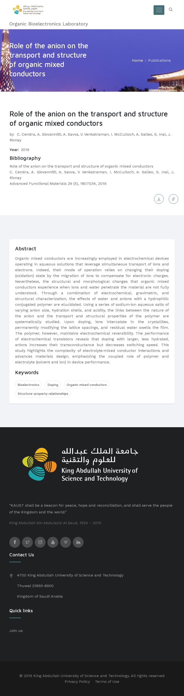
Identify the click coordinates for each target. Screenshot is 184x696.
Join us (16, 630)
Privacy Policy (77, 681)
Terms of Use (107, 681)
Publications (159, 60)
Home (137, 60)
